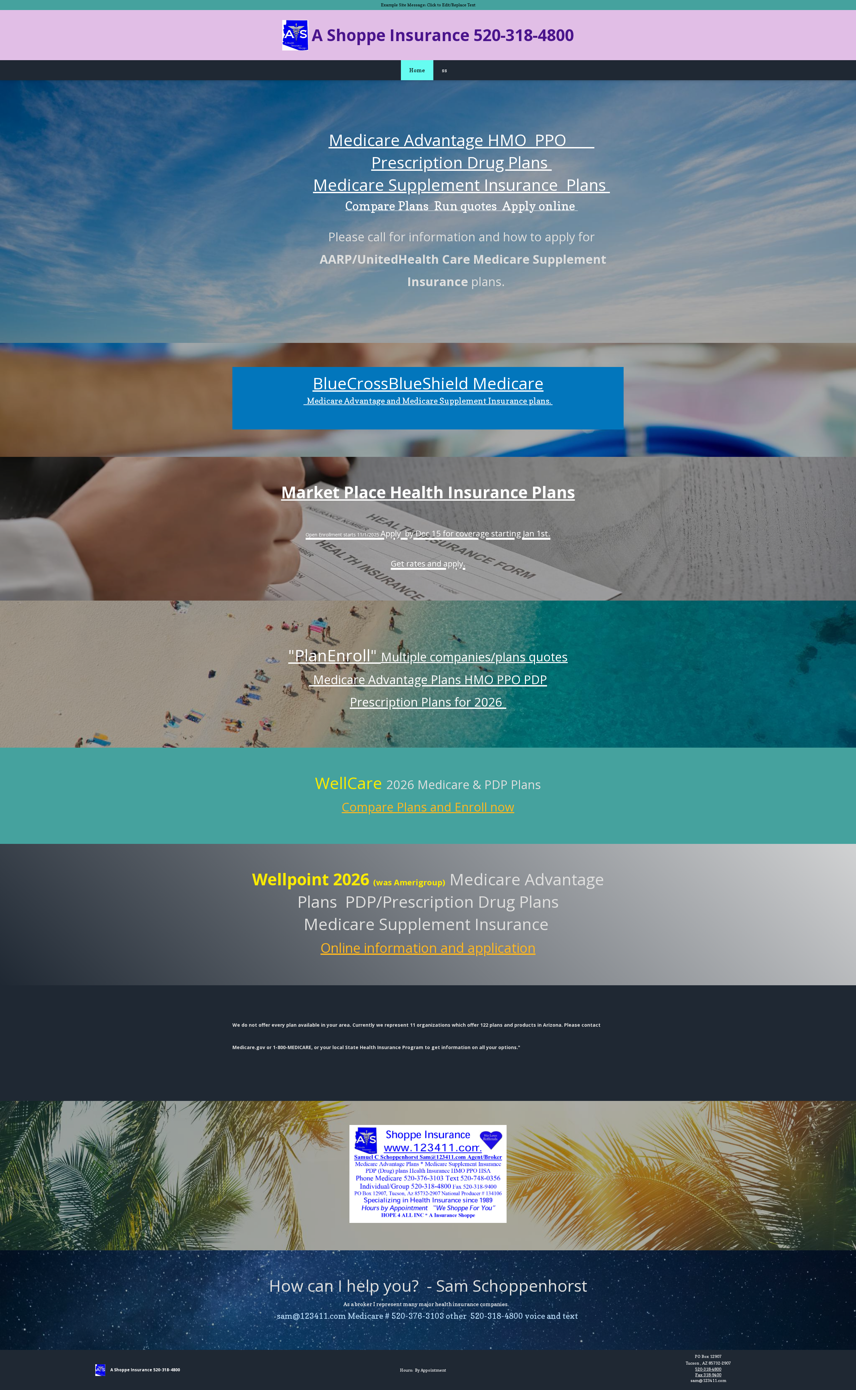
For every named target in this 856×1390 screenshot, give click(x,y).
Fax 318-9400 (708, 1374)
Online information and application (428, 947)
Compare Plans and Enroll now (428, 807)
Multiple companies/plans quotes (474, 657)
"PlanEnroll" (334, 655)
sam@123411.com (708, 1380)
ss (444, 70)
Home (417, 70)
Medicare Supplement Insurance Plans (461, 185)
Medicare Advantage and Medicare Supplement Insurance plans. (428, 401)
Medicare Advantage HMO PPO (462, 140)
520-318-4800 (708, 1369)
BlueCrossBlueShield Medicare (428, 383)
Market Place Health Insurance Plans (428, 492)
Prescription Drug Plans (461, 162)
